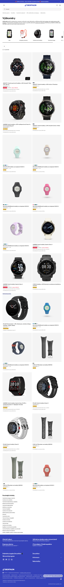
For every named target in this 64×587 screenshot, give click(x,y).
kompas (46, 21)
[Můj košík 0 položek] (60, 5)
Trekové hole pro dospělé (8, 518)
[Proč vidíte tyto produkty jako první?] (3, 49)
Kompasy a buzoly (23, 40)
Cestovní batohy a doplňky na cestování (11, 528)
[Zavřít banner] (61, 1)
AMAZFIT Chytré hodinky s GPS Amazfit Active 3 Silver (46, 125)
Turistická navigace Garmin (8, 498)
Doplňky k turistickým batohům (9, 527)
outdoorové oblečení (40, 22)
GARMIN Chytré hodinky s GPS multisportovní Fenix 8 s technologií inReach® (17, 125)
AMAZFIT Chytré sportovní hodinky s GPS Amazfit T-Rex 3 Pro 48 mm (17, 84)
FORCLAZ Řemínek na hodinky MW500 (42, 444)
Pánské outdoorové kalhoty (8, 530)
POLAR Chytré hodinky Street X (40, 403)
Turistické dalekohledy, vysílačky (9, 501)
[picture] (17, 66)
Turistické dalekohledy (7, 505)
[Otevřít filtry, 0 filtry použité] (4, 46)
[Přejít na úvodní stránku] (30, 5)
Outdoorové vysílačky (7, 499)
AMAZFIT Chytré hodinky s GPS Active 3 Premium (45, 84)
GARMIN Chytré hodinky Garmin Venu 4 (42, 244)
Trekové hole (5, 523)
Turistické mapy (51, 40)
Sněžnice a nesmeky (7, 507)
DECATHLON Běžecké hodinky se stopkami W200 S (46, 166)
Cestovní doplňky (6, 509)
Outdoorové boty (6, 519)
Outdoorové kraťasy (7, 525)
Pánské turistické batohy (8, 503)
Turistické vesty (6, 516)
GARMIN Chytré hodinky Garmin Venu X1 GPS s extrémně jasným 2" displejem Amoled (14, 403)
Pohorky (4, 514)
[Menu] (4, 5)
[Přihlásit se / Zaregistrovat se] (57, 5)
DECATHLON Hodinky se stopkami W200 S (13, 166)
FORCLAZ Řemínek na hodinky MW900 (42, 365)
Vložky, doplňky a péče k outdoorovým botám (12, 532)
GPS (9, 40)
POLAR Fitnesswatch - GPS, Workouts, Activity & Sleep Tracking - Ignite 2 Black (17, 324)
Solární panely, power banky (8, 512)
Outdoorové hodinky (37, 40)
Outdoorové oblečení (7, 521)
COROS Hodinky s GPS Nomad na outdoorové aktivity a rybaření (47, 285)
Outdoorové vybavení (7, 510)
